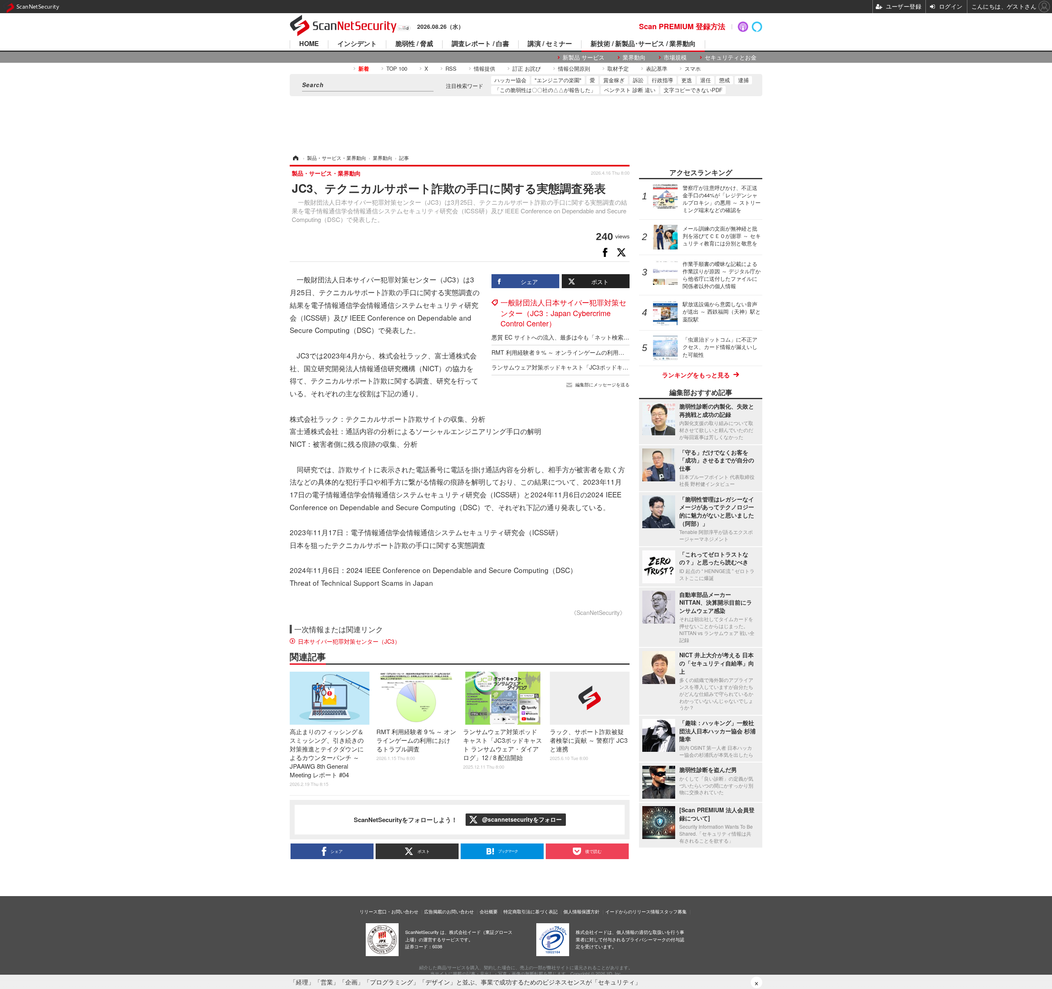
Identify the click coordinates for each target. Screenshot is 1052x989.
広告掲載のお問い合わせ (449, 911)
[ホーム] (295, 157)
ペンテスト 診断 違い (629, 90)
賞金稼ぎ (614, 80)
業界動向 (634, 57)
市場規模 (675, 57)
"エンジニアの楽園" (558, 80)
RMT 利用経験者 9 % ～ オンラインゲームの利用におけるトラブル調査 (583, 352)
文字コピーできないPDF (693, 90)
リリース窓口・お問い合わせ (389, 911)
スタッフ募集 (673, 911)
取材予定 (618, 68)
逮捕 (743, 80)
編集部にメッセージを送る (602, 384)
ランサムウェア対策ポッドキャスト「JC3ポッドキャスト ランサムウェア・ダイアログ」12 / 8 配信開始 (626, 367)
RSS (451, 68)
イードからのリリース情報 (632, 911)
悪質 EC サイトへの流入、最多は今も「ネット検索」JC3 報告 (572, 337)
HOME (309, 44)
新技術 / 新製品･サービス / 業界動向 (643, 44)
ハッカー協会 (510, 80)
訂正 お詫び (526, 68)
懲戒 (724, 80)
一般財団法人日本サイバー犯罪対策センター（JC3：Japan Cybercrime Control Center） (563, 312)
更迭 (686, 80)
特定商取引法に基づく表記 (530, 911)
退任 (705, 80)
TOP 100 (396, 68)
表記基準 (656, 68)
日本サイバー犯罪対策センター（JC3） (349, 641)
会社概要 (489, 911)
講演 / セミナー (550, 44)
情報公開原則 (574, 68)
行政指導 (662, 80)
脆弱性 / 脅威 (414, 44)
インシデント (357, 44)
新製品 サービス (583, 57)
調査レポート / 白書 (480, 44)
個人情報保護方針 (581, 911)
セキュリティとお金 (731, 57)
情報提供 (484, 68)
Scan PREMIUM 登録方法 (682, 26)
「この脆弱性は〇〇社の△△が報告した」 (545, 90)
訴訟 (638, 80)
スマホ (693, 68)
